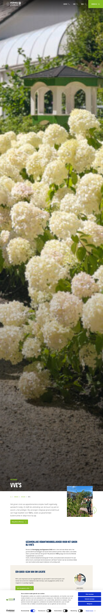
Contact (65, 4)
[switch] (49, 610)
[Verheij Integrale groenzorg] (13, 4)
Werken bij (94, 4)
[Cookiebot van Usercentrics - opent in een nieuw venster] (10, 611)
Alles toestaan (90, 594)
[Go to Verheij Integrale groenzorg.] (11, 497)
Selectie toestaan (89, 599)
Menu (82, 4)
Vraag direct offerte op (18, 522)
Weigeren (89, 603)
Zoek (74, 4)
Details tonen (89, 611)
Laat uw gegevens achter (23, 588)
